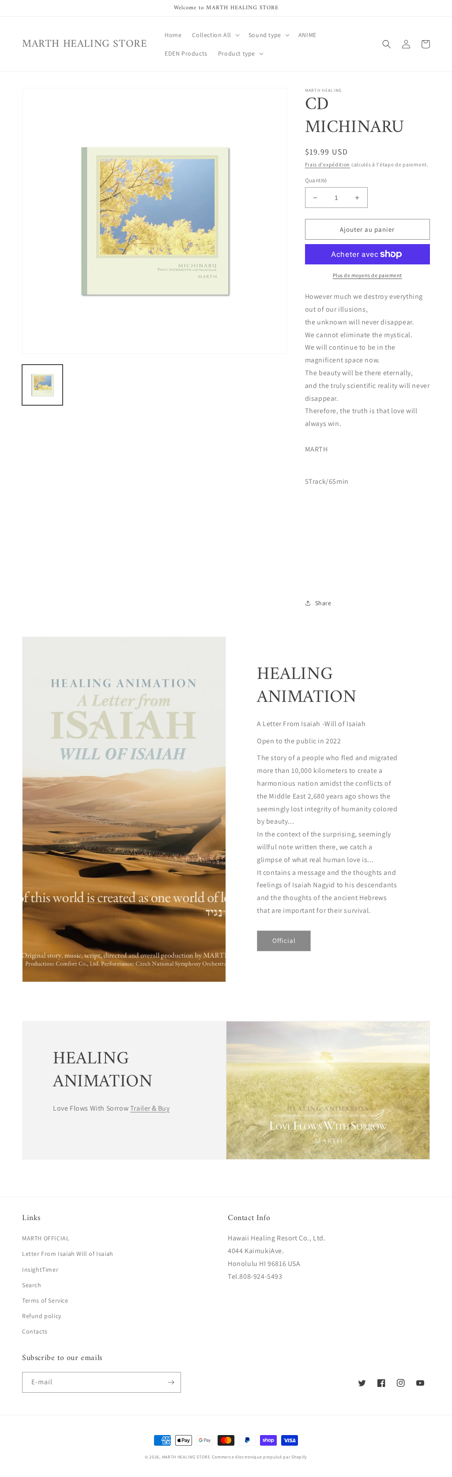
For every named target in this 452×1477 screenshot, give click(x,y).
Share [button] (323, 603)
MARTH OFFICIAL (45, 1238)
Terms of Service (45, 1300)
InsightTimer (40, 1270)
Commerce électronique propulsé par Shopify (259, 1457)
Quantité (316, 180)
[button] (215, 35)
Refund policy (41, 1316)
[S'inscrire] (171, 1382)
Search (31, 1285)
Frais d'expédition (327, 164)
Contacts (35, 1331)
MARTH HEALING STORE (186, 1457)
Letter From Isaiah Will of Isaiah (67, 1254)
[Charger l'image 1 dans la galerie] (42, 385)
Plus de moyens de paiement (367, 275)
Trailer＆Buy (150, 1108)
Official (284, 940)
